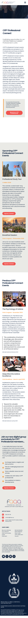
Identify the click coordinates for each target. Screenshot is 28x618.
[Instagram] (14, 556)
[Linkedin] (10, 556)
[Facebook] (3, 556)
